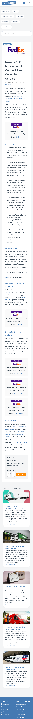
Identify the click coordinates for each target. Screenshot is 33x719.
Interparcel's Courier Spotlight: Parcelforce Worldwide (15, 628)
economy (21, 431)
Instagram (6, 709)
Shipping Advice (7, 16)
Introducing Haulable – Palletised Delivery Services (14, 507)
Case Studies (6, 27)
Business (15, 21)
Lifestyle (5, 21)
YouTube (6, 714)
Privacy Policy (20, 712)
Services (20, 16)
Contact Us (19, 706)
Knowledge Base (21, 704)
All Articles (5, 11)
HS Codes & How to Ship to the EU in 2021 (15, 587)
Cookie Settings (20, 714)
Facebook (6, 704)
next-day (8, 434)
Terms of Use (20, 717)
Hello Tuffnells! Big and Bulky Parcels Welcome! (14, 547)
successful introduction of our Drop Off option (15, 98)
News (15, 11)
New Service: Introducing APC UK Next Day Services (14, 668)
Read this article (10, 524)
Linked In (6, 712)
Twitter (5, 706)
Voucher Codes (20, 709)
